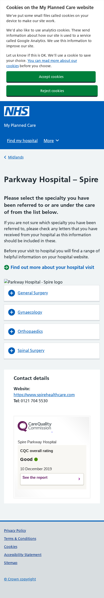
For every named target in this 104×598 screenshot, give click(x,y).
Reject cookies (52, 91)
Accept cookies (51, 76)
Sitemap (10, 563)
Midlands (15, 157)
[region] (52, 50)
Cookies (10, 546)
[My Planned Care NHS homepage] (16, 111)
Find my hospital (22, 140)
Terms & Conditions (20, 538)
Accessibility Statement (22, 554)
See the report (47, 479)
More (50, 140)
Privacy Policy (15, 530)
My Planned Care (20, 125)
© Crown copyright (20, 579)
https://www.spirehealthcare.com (44, 394)
